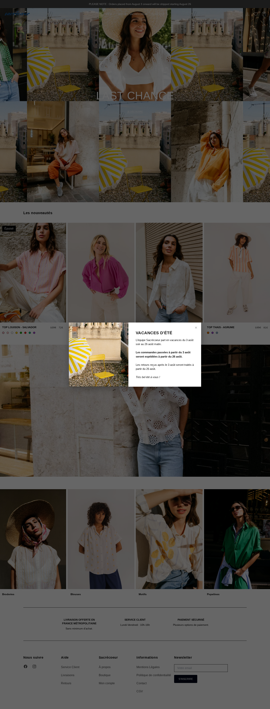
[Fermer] (196, 328)
